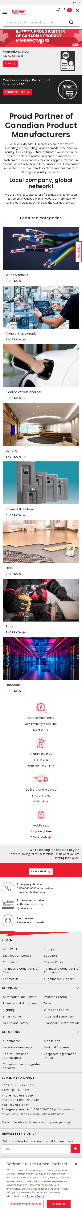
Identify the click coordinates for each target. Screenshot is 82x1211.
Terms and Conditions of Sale (20, 970)
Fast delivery (25, 918)
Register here (15, 92)
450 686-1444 (19, 1104)
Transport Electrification (61, 1023)
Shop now (13, 281)
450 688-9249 (23, 1095)
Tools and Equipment (59, 1016)
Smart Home (12, 1016)
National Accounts (57, 1047)
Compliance (11, 962)
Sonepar (50, 949)
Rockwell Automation (31, 900)
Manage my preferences (26, 1203)
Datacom (50, 1003)
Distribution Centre (17, 955)
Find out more (38, 765)
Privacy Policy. (36, 1196)
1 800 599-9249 (28, 1100)
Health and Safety (15, 1023)
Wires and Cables (56, 1010)
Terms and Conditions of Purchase (61, 970)
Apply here (39, 871)
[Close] (76, 1164)
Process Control (55, 997)
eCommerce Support (59, 979)
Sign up (38, 729)
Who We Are (12, 949)
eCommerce (11, 1041)
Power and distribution (19, 1003)
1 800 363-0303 (42, 1109)
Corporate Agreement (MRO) (60, 1055)
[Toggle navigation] (5, 13)
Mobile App (52, 1041)
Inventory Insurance (17, 1047)
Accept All (58, 1203)
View (8, 63)
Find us (38, 801)
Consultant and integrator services (21, 1066)
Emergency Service (29, 884)
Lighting (9, 1010)
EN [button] (74, 2)
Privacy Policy (53, 962)
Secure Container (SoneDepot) (15, 1055)
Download (39, 837)
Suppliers (51, 955)
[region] (41, 1184)
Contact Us (10, 979)
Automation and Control (20, 997)
